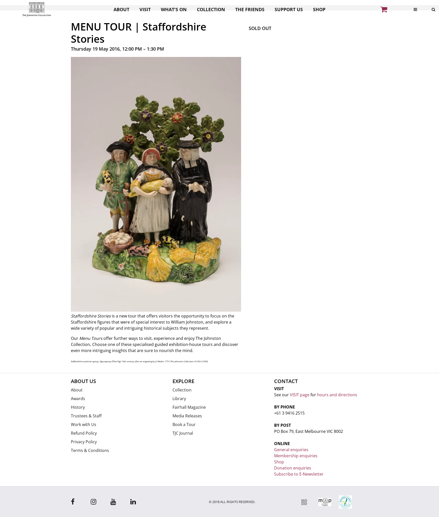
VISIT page (299, 395)
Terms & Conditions (90, 450)
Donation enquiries (292, 468)
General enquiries (291, 449)
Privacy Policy (84, 442)
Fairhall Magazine (189, 407)
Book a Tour (184, 424)
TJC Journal (183, 433)
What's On (174, 9)
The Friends (249, 9)
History (78, 407)
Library (179, 398)
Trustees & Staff (86, 416)
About (121, 9)
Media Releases (187, 416)
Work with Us (83, 424)
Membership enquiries (296, 456)
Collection (211, 9)
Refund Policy (84, 433)
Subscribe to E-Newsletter (299, 474)
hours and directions (337, 395)
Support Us (289, 9)
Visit (145, 9)
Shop (319, 9)
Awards (78, 398)
